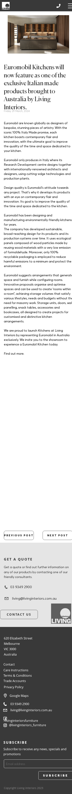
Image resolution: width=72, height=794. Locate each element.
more (20, 353)
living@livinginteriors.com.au (31, 710)
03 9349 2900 (19, 704)
